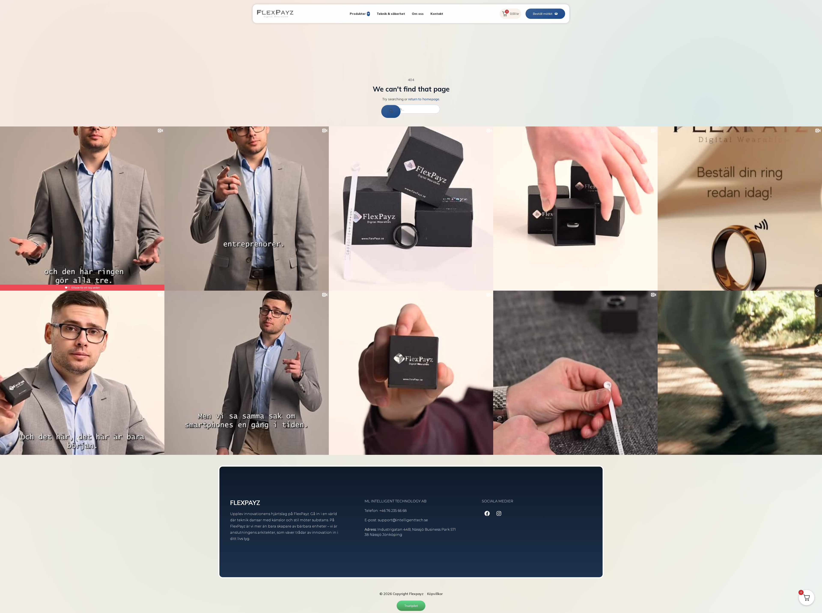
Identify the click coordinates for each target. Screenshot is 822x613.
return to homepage (423, 99)
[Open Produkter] (368, 14)
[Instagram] (499, 513)
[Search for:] (411, 109)
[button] (545, 14)
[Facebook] (487, 513)
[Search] (391, 111)
